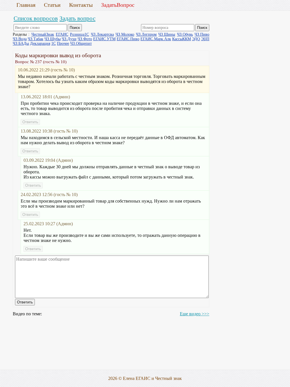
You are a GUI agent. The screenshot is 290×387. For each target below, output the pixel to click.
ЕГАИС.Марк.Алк (155, 39)
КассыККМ (181, 39)
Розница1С (79, 34)
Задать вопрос (77, 18)
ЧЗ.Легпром (146, 34)
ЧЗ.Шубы (52, 39)
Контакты (81, 5)
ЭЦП (205, 39)
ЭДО (196, 39)
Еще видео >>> (194, 313)
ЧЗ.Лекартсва (102, 34)
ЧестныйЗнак (42, 34)
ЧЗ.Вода (20, 39)
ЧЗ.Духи (69, 39)
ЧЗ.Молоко (125, 34)
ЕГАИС (62, 34)
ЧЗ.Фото (85, 39)
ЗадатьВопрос (118, 5)
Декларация (40, 43)
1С (53, 43)
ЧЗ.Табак (35, 39)
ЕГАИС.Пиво (128, 39)
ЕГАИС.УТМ (104, 39)
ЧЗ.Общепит (81, 43)
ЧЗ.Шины (166, 34)
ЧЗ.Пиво (202, 34)
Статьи (52, 5)
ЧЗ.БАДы (21, 43)
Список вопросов (36, 18)
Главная (25, 5)
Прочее (63, 43)
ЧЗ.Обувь (185, 34)
